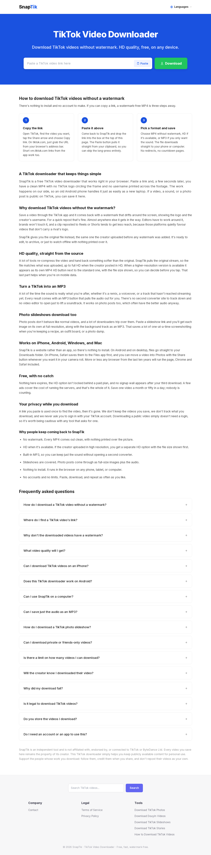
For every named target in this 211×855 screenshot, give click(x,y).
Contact (33, 810)
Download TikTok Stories (150, 828)
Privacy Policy (90, 816)
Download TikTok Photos (150, 810)
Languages (181, 6)
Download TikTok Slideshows (153, 822)
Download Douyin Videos (150, 816)
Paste (144, 63)
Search (134, 787)
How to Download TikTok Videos (155, 834)
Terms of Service (92, 810)
